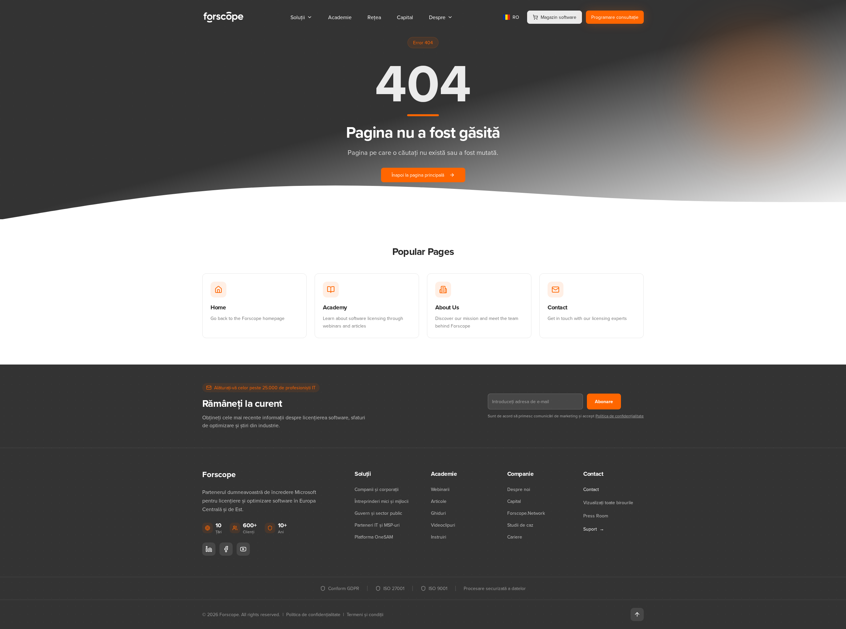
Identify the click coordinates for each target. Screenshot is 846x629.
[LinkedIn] (208, 549)
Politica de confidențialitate (620, 416)
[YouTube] (243, 549)
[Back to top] (637, 614)
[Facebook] (226, 549)
